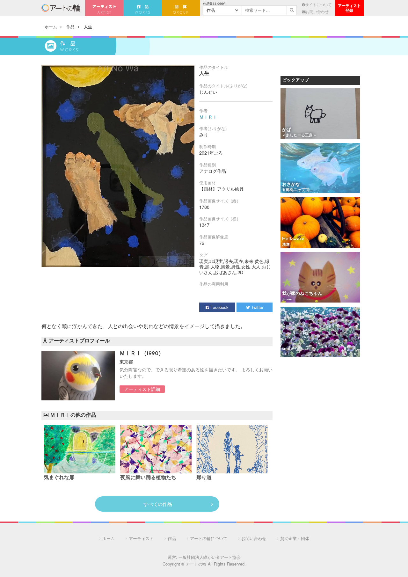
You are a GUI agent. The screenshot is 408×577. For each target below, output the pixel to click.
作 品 (142, 8)
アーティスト (104, 8)
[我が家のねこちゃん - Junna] (320, 277)
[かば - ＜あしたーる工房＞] (320, 114)
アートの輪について (208, 538)
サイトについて (318, 4)
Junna (287, 299)
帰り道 (204, 477)
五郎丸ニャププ (295, 190)
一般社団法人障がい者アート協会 (209, 557)
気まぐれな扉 (59, 477)
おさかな (291, 184)
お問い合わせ (317, 11)
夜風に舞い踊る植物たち (148, 477)
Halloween (293, 239)
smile (287, 348)
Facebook (219, 307)
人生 (88, 27)
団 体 (181, 8)
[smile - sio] (320, 332)
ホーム (51, 27)
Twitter (256, 307)
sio (284, 354)
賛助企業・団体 (294, 538)
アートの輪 (60, 8)
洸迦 (286, 245)
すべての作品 (157, 503)
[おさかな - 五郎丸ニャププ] (320, 168)
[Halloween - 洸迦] (320, 223)
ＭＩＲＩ (208, 116)
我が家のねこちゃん (302, 293)
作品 (70, 27)
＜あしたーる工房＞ (299, 135)
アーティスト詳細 (142, 389)
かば (286, 130)
